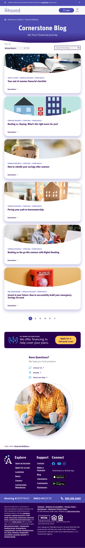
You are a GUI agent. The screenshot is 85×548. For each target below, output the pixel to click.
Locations (19, 472)
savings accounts (18, 515)
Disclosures (42, 487)
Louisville (16, 535)
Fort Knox (8, 532)
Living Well (27, 120)
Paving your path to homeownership (26, 210)
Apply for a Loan (22, 467)
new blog (45, 2)
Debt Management (14, 291)
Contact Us (37, 368)
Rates (17, 476)
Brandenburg (21, 528)
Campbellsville (9, 530)
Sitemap (41, 507)
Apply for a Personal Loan (66, 340)
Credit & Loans (13, 78)
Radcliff (23, 535)
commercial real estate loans (20, 520)
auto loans (13, 517)
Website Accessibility (54, 507)
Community (42, 483)
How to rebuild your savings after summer (28, 167)
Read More (12, 89)
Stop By (36, 373)
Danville (19, 530)
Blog (39, 474)
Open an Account (22, 463)
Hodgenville (23, 532)
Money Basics (39, 78)
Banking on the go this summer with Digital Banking (33, 252)
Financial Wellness (26, 78)
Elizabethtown (27, 530)
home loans (22, 517)
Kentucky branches (11, 526)
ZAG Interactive (73, 511)
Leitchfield (8, 535)
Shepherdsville (9, 537)
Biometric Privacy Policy (57, 509)
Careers (18, 480)
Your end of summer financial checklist (27, 81)
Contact (40, 463)
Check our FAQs (39, 377)
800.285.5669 (73, 498)
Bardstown (24, 526)
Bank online (17, 522)
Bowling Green (9, 528)
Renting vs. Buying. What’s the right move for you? (33, 124)
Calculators (42, 479)
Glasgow (15, 532)
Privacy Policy (70, 507)
